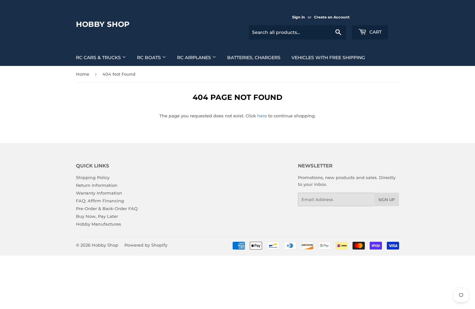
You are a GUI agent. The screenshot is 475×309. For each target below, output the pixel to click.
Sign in (298, 17)
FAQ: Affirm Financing (100, 200)
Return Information (96, 185)
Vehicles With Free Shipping (328, 57)
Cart (375, 32)
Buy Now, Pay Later (97, 216)
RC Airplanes (194, 57)
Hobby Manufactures (98, 224)
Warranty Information (99, 193)
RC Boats (149, 57)
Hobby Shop (103, 24)
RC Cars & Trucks (99, 57)
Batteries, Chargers (253, 57)
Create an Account (332, 17)
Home (82, 74)
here (262, 115)
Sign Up (386, 199)
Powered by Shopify (145, 245)
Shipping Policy (93, 177)
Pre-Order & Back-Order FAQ (107, 208)
